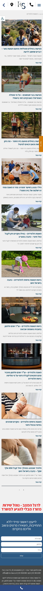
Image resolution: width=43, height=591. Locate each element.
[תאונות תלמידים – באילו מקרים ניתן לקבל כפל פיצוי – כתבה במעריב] (22, 217)
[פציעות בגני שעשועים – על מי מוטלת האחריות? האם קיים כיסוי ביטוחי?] (22, 79)
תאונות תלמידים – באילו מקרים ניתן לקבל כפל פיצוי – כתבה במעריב (23, 235)
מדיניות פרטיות (9, 583)
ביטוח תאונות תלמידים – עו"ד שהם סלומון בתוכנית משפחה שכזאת (23, 328)
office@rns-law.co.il (9, 573)
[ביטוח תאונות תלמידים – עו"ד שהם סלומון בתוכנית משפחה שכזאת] (22, 310)
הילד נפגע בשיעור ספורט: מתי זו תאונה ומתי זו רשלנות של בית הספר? (22, 189)
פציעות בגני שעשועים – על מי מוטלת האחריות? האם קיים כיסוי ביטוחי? (25, 96)
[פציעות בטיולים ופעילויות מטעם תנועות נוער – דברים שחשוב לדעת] (22, 33)
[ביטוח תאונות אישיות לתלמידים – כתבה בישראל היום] (22, 264)
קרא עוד (38, 62)
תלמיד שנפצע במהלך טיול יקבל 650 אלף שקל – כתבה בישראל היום (23, 470)
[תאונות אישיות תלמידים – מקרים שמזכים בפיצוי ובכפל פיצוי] (22, 406)
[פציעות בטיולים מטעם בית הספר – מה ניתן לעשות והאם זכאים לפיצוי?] (22, 125)
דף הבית (41, 14)
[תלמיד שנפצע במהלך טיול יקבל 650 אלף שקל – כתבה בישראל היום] (22, 452)
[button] (2, 18)
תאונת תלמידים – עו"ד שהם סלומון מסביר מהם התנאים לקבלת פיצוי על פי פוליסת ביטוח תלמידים (23, 375)
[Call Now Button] (21, 588)
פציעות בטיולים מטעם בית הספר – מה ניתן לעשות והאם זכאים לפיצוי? (23, 143)
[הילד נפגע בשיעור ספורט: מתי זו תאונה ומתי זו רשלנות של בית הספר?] (22, 171)
